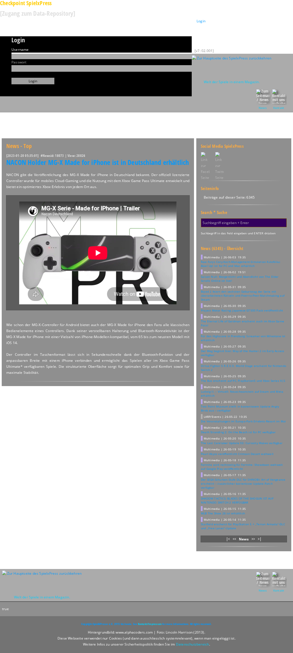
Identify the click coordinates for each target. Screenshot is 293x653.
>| (260, 539)
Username (20, 49)
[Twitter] (222, 166)
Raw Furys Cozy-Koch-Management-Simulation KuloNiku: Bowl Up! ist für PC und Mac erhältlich (240, 264)
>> (253, 539)
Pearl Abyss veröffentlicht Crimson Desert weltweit (237, 454)
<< (234, 539)
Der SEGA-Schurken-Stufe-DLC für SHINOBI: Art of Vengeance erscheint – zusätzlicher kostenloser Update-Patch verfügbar (243, 484)
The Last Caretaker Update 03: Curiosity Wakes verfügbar (241, 443)
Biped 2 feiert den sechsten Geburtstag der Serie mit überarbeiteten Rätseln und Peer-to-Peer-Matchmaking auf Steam (242, 295)
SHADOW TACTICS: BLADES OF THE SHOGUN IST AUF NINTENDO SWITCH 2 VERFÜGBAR (237, 500)
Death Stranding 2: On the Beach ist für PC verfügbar (238, 432)
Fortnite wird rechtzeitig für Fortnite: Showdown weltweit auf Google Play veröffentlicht (242, 467)
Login (201, 21)
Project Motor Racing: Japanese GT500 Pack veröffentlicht (242, 310)
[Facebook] (205, 166)
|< (228, 539)
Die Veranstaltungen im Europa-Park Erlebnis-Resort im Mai (243, 421)
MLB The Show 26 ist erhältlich (223, 513)
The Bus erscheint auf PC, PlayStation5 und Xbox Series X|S (243, 381)
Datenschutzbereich (192, 644)
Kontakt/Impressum (150, 624)
